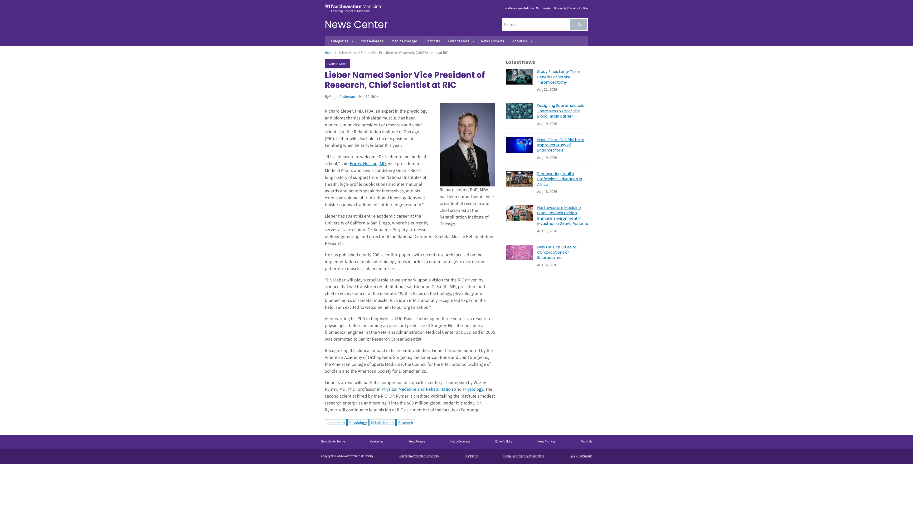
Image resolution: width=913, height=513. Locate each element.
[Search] (578, 24)
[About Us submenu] (531, 41)
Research (405, 422)
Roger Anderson (342, 96)
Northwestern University (551, 8)
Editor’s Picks (503, 441)
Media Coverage (460, 441)
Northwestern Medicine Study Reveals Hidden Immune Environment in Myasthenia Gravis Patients (562, 215)
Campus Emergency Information (523, 456)
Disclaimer (471, 456)
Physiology (473, 389)
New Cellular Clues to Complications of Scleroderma (557, 253)
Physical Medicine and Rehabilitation (417, 389)
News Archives (546, 441)
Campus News (337, 64)
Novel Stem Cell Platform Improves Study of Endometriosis (560, 145)
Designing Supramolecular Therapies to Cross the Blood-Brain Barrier (561, 111)
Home (329, 52)
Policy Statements (580, 456)
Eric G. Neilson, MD (368, 163)
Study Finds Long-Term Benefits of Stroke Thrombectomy (558, 77)
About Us (586, 441)
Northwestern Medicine (519, 8)
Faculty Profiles (578, 8)
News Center (356, 25)
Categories (376, 441)
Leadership (336, 422)
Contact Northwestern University (419, 456)
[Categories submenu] (352, 41)
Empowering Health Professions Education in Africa (559, 179)
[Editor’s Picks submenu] (474, 41)
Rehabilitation (382, 422)
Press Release (416, 441)
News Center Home (333, 441)
